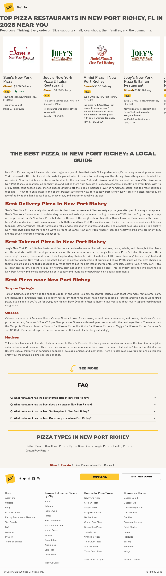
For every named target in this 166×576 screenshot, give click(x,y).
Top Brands (11, 522)
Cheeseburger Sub (133, 507)
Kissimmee (50, 544)
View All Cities (52, 562)
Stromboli (129, 546)
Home (8, 493)
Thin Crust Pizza (92, 541)
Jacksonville (51, 510)
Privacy (9, 536)
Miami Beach (51, 530)
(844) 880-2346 (154, 571)
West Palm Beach (54, 525)
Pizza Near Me (12, 512)
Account (9, 531)
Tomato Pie (90, 531)
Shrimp (127, 541)
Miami (48, 501)
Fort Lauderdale (53, 520)
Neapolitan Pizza (93, 527)
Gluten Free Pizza (93, 522)
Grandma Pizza (92, 536)
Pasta (127, 531)
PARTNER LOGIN (141, 476)
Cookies (128, 517)
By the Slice (90, 517)
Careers (9, 502)
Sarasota (49, 549)
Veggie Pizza (90, 507)
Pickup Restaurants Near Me (20, 517)
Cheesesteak (130, 512)
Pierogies (128, 536)
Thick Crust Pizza (93, 551)
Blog (7, 507)
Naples (48, 535)
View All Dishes (132, 559)
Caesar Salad (131, 497)
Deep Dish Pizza (92, 512)
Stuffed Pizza (91, 546)
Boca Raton (51, 540)
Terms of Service (13, 541)
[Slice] (9, 7)
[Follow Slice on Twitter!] (24, 479)
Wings (127, 551)
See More (89, 368)
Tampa (48, 515)
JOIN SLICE (100, 476)
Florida (66, 465)
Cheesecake (130, 502)
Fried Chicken (131, 527)
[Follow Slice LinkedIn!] (33, 479)
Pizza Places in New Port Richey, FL (95, 465)
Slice (53, 465)
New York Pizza (92, 497)
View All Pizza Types (94, 559)
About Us (10, 497)
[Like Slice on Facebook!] (20, 479)
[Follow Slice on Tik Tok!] (29, 479)
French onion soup (133, 522)
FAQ (7, 527)
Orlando (49, 506)
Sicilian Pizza (91, 502)
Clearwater (50, 554)
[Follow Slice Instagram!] (38, 479)
